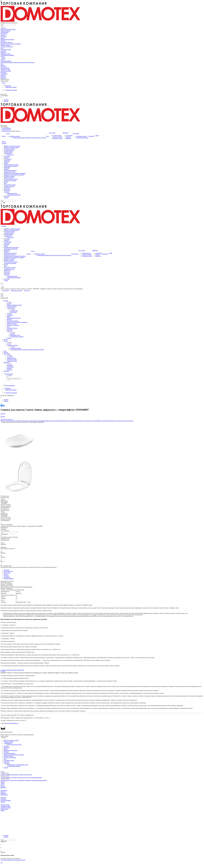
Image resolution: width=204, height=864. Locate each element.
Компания (10, 365)
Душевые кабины (20, 420)
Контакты (3, 793)
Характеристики (8, 571)
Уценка (132, 420)
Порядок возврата (9, 578)
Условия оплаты (5, 804)
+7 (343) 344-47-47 (6, 129)
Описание (6, 570)
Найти (2, 841)
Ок (1, 862)
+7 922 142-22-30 (5, 131)
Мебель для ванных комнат (8, 420)
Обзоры (3, 810)
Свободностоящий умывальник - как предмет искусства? (16, 774)
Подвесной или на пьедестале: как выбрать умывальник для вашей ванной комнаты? (24, 780)
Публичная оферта (6, 800)
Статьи (2, 771)
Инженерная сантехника (53, 420)
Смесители (40, 420)
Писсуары (122, 420)
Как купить (10, 356)
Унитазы (35, 420)
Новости (3, 791)
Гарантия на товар (6, 807)
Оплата (6, 574)
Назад (10, 302)
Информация (4, 794)
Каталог (9, 303)
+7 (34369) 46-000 (6, 128)
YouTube (6, 99)
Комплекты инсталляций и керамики (86, 420)
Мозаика (62, 420)
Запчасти (12, 333)
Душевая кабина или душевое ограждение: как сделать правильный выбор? (21, 777)
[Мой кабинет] (1, 285)
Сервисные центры (15, 348)
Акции (2, 783)
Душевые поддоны (114, 420)
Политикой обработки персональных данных (13, 860)
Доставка (6, 575)
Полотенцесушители (70, 420)
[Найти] (2, 26)
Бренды (3, 786)
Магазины (3, 797)
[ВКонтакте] (2, 406)
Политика (3, 799)
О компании (4, 790)
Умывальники (14, 310)
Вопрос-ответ (4, 809)
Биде (107, 420)
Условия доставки (5, 806)
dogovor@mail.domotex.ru (11, 723)
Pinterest (6, 101)
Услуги (9, 343)
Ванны (45, 420)
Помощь (3, 802)
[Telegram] (4, 406)
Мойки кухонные (101, 420)
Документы (7, 577)
